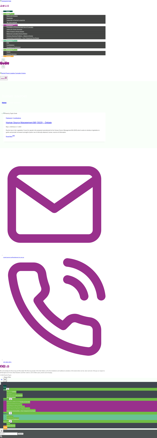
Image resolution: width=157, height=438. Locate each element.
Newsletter (10, 18)
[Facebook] (1, 6)
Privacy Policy (7, 377)
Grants (8, 52)
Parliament (9, 118)
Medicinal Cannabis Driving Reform (17, 33)
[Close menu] (0, 383)
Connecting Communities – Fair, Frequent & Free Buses (23, 38)
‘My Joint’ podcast (12, 22)
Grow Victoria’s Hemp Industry (15, 31)
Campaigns (6, 399)
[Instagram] (5, 6)
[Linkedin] (8, 6)
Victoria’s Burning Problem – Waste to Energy (20, 36)
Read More (10, 136)
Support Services (12, 54)
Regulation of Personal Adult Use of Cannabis (20, 27)
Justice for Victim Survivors (14, 29)
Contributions (10, 45)
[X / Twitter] (3, 6)
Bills (8, 43)
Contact (8, 56)
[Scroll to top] (1, 380)
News (4, 389)
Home (8, 11)
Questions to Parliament (13, 47)
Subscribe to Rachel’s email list (16, 20)
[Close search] (1, 431)
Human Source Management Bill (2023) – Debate (29, 122)
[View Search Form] (3, 60)
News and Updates (12, 16)
